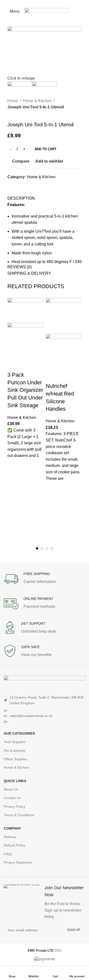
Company (12, 828)
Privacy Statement (18, 862)
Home (13, 101)
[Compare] (13, 365)
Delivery (10, 837)
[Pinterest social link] (44, 3)
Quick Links (15, 781)
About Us (11, 789)
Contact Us (12, 798)
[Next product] (19, 113)
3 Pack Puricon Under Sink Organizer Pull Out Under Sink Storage (25, 390)
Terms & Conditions (19, 815)
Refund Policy (14, 845)
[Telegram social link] (56, 3)
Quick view (13, 490)
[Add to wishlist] (13, 465)
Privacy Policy (14, 806)
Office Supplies (15, 759)
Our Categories (19, 733)
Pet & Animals (14, 751)
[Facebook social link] (33, 3)
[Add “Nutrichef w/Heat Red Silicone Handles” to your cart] (52, 500)
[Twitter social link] (39, 3)
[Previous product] (9, 113)
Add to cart (45, 149)
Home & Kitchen (37, 101)
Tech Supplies (14, 742)
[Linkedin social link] (50, 3)
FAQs (8, 854)
